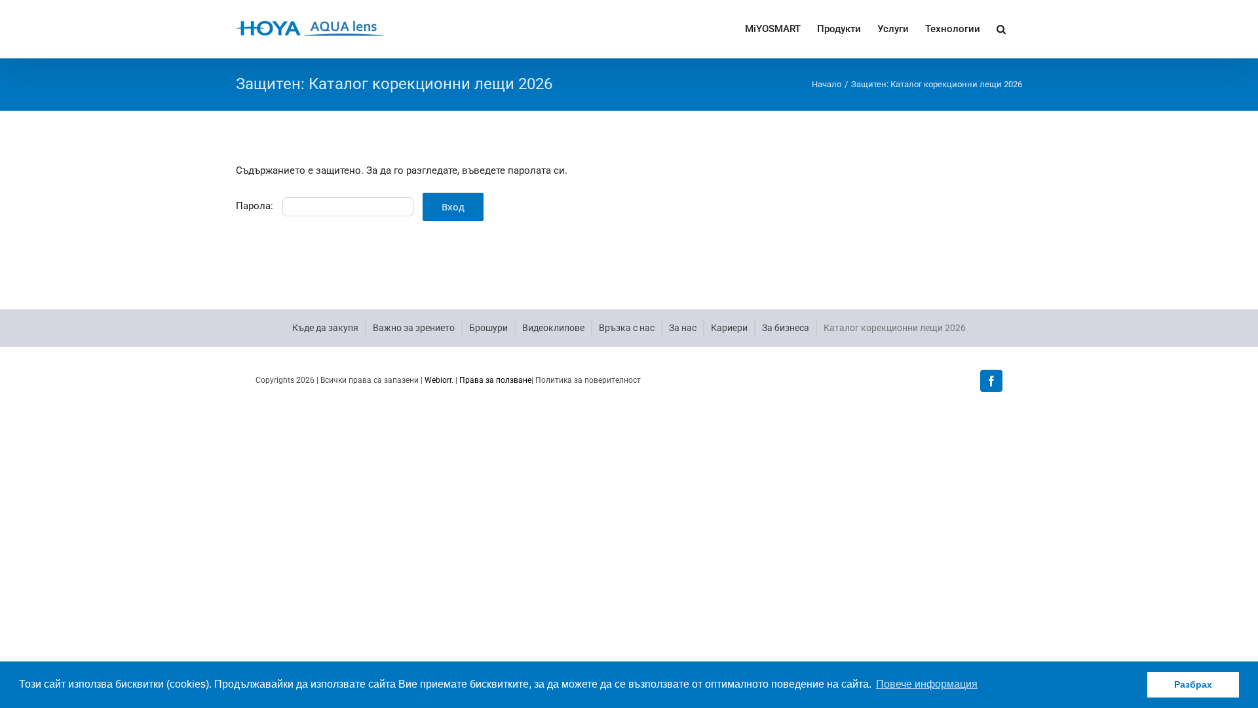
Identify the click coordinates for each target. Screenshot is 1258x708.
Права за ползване (495, 380)
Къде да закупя (325, 328)
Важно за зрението (414, 328)
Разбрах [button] (1193, 684)
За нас (682, 328)
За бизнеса (785, 328)
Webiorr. (439, 380)
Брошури (488, 328)
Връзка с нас (627, 328)
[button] (1001, 28)
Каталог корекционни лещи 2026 (895, 328)
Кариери (729, 328)
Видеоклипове (553, 328)
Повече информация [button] (927, 684)
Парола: (256, 206)
